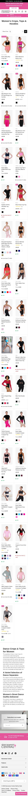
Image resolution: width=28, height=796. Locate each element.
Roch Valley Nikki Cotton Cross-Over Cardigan (6, 546)
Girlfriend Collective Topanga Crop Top (21, 321)
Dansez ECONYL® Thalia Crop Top (20, 94)
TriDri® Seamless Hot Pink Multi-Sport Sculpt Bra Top (6, 132)
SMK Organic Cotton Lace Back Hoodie (6, 587)
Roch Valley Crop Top (20, 284)
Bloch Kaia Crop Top (21, 204)
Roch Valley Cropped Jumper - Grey (6, 628)
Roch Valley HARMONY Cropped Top (6, 507)
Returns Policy (14, 788)
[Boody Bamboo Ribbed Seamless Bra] (6, 307)
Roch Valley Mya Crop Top (5, 57)
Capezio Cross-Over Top (21, 545)
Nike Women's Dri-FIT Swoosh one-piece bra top (20, 132)
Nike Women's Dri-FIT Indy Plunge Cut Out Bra (6, 95)
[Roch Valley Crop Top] (21, 270)
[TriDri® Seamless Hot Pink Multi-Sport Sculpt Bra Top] (6, 118)
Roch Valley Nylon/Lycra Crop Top (20, 507)
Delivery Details (5, 788)
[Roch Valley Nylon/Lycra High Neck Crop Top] (6, 344)
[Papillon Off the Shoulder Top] (6, 192)
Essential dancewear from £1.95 (14, 5)
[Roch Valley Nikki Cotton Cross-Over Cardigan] (6, 532)
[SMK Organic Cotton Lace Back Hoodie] (6, 574)
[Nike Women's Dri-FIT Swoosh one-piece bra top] (21, 118)
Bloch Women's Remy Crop (20, 57)
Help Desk (4, 792)
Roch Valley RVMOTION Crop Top (6, 169)
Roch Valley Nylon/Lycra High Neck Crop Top (5, 359)
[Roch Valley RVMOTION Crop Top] (6, 155)
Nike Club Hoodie (20, 396)
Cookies (23, 790)
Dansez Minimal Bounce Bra (20, 242)
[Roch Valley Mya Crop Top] (6, 44)
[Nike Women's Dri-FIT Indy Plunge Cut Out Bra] (6, 81)
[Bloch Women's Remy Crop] (21, 44)
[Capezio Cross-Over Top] (21, 532)
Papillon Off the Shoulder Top (5, 205)
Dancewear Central (10, 786)
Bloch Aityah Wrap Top (6, 396)
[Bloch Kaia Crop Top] (21, 192)
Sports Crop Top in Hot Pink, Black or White (20, 169)
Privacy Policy (16, 790)
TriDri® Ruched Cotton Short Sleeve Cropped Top (6, 433)
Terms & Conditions (6, 790)
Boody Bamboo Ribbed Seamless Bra (6, 322)
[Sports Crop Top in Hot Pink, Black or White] (21, 155)
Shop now (14, 8)
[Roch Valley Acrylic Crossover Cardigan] (21, 574)
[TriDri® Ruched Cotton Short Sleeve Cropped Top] (6, 418)
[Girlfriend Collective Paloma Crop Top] (21, 455)
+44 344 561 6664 (18, 1)
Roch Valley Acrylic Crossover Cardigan (21, 587)
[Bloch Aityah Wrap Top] (6, 383)
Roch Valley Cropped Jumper (20, 432)
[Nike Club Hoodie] (21, 383)
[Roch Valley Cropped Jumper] (21, 418)
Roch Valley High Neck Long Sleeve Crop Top (6, 285)
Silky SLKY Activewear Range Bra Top (6, 470)
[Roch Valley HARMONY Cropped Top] (6, 492)
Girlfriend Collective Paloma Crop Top (21, 469)
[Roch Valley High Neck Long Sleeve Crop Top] (6, 270)
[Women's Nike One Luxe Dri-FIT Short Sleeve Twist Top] (21, 344)
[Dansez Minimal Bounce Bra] (21, 229)
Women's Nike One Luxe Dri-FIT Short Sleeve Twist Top (20, 359)
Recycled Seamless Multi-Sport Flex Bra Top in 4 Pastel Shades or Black (6, 244)
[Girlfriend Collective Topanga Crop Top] (21, 307)
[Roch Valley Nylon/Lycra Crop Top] (21, 492)
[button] (22, 11)
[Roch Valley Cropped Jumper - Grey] (6, 613)
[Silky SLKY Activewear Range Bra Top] (6, 455)
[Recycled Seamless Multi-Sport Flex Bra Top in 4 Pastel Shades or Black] (6, 229)
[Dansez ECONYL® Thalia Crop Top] (21, 81)
